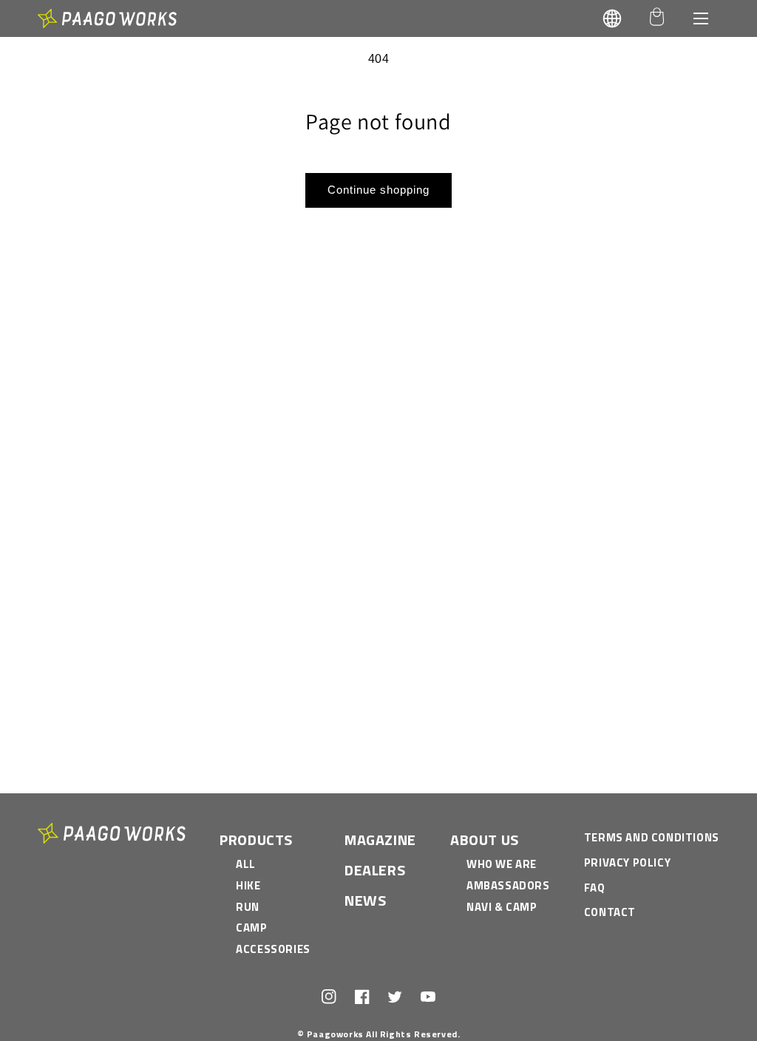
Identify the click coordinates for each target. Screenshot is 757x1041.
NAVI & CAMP (501, 906)
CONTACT (610, 911)
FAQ (594, 887)
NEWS (365, 900)
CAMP (251, 927)
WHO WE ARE (501, 863)
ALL (246, 863)
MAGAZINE (380, 839)
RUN (247, 906)
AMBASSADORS (508, 885)
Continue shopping (378, 189)
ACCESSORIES (273, 948)
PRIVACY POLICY (627, 862)
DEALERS (374, 869)
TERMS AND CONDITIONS (651, 837)
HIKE (248, 885)
